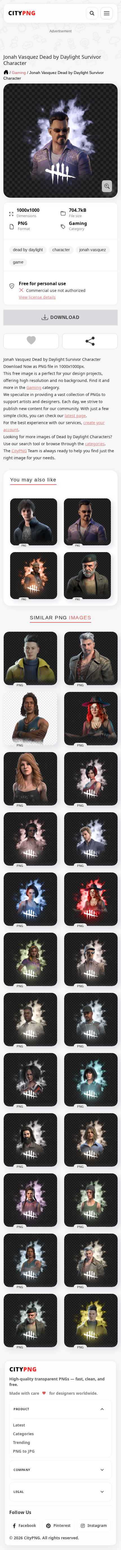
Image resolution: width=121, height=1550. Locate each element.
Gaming (78, 223)
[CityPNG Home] (22, 13)
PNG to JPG (24, 1451)
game (18, 262)
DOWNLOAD (64, 317)
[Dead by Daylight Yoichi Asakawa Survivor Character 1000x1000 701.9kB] (91, 1320)
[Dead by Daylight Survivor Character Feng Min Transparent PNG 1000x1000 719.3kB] (91, 1079)
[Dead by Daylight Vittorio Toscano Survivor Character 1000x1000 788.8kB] (91, 1260)
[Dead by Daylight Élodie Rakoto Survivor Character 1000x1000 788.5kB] (30, 1079)
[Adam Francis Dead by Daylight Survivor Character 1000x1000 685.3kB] (30, 1019)
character (61, 250)
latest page (75, 415)
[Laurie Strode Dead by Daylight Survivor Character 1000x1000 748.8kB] (91, 1140)
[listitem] (24, 1526)
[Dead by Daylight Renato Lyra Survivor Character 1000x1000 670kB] (30, 1260)
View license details (37, 297)
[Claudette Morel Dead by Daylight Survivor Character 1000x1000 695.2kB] (30, 839)
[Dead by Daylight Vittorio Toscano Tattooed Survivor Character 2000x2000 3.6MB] (91, 658)
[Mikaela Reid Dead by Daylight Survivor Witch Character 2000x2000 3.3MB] (91, 718)
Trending (21, 1442)
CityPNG (19, 450)
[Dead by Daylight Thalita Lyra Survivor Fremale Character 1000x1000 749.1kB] (30, 959)
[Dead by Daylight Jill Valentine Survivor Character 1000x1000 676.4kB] (30, 899)
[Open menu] (106, 13)
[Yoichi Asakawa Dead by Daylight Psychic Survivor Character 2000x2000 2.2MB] (30, 658)
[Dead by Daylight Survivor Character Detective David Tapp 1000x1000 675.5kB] (91, 1019)
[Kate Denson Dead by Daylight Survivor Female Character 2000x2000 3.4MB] (30, 779)
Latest (19, 1425)
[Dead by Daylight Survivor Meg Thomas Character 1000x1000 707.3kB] (30, 1200)
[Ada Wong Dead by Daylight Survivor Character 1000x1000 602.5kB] (91, 779)
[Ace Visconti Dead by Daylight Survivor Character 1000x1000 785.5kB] (91, 959)
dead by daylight (28, 250)
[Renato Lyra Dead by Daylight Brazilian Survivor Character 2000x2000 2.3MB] (30, 718)
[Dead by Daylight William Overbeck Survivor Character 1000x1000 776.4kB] (30, 1320)
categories (95, 443)
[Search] (92, 13)
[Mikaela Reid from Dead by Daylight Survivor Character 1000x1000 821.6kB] (91, 899)
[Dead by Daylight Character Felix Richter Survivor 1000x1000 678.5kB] (91, 839)
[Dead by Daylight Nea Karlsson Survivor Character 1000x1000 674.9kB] (91, 1200)
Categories (23, 1433)
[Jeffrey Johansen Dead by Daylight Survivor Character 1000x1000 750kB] (30, 1140)
